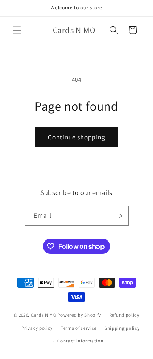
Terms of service (78, 328)
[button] (17, 30)
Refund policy (124, 315)
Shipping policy (122, 328)
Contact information (80, 341)
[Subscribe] (119, 216)
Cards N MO (44, 315)
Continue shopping (76, 137)
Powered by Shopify (79, 315)
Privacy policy (37, 328)
